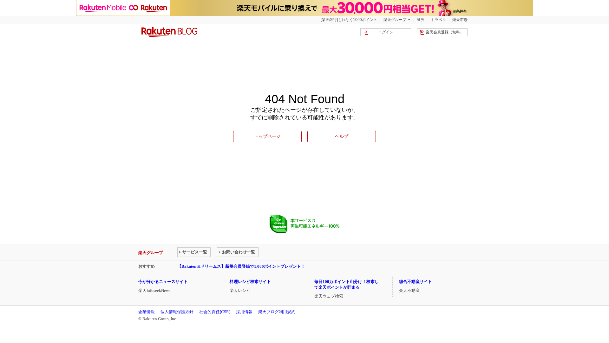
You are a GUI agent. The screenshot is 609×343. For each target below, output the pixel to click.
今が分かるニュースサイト (163, 281)
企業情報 (146, 311)
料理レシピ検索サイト (250, 281)
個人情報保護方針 (176, 311)
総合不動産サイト (415, 281)
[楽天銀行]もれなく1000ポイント (349, 19)
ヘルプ (341, 136)
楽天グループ (394, 19)
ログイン (385, 32)
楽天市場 (460, 19)
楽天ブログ (169, 32)
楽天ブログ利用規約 (276, 311)
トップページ (267, 136)
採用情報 (244, 311)
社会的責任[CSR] (214, 311)
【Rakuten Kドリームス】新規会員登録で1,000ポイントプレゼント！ (241, 266)
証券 (420, 19)
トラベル (438, 19)
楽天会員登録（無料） (445, 32)
